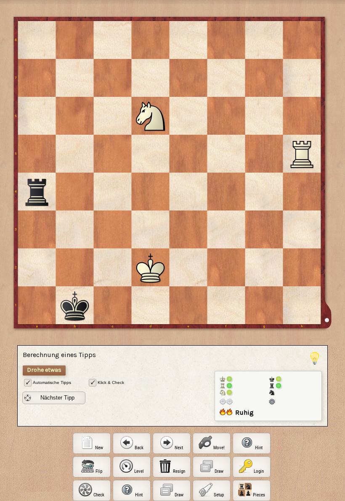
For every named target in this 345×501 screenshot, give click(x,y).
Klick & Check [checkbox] (111, 382)
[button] (53, 398)
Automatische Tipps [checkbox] (52, 382)
